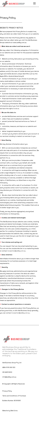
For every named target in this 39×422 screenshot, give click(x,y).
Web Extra (14, 410)
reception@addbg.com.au (17, 251)
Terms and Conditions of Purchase (14, 396)
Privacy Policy (7, 391)
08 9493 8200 (7, 372)
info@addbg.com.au (9, 377)
